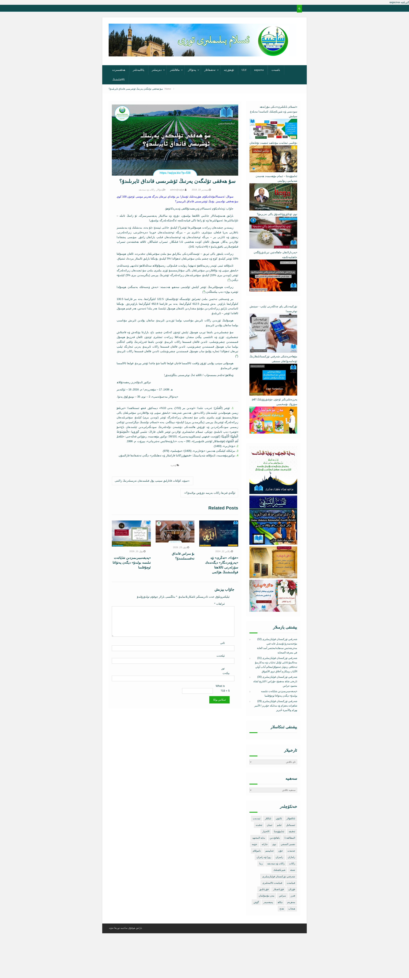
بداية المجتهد (258, 837)
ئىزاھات (219, 603)
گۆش (256, 902)
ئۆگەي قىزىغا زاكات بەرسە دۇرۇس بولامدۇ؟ (210, 492)
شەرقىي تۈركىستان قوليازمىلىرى (278, 876)
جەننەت (291, 850)
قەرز (292, 895)
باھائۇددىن (275, 837)
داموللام (257, 850)
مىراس (282, 895)
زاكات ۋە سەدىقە (147, 189)
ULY (244, 69)
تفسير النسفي (288, 844)
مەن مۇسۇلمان (266, 895)
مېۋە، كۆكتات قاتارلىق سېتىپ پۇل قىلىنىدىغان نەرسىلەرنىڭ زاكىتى (151, 480)
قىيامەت (291, 882)
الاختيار (265, 831)
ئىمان (269, 825)
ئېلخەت (220, 655)
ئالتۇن (279, 818)
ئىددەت (256, 818)
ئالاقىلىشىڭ (118, 79)
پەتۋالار (192, 69)
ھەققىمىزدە (118, 69)
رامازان (291, 857)
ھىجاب (291, 908)
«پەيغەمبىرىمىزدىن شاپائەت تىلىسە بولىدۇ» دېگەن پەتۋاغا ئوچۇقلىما (132, 562)
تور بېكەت (225, 671)
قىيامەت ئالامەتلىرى (272, 882)
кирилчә (259, 69)
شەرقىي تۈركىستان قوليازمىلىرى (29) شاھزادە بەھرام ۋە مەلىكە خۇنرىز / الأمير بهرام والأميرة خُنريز (275, 705)
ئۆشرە (174, 465)
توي (274, 844)
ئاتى (222, 642)
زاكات (292, 863)
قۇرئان (291, 889)
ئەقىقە (292, 831)
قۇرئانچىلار (278, 889)
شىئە (292, 870)
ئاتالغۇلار (290, 818)
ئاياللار (268, 818)
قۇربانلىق (264, 889)
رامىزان (279, 857)
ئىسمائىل (290, 825)
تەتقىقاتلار (210, 69)
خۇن (280, 850)
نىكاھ (280, 902)
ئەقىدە (259, 825)
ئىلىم (279, 825)
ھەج (282, 908)
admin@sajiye (177, 189)
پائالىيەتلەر (138, 69)
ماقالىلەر (175, 69)
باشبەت (275, 69)
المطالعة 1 (289, 837)
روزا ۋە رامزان (264, 857)
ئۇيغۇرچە (229, 69)
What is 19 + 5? (223, 688)
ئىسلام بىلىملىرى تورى (199, 52)
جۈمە (254, 844)
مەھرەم (291, 902)
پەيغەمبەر (268, 902)
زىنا (261, 863)
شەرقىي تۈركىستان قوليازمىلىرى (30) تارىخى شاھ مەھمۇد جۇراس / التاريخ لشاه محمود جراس (275, 681)
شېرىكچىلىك (279, 870)
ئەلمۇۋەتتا (279, 831)
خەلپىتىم (269, 850)
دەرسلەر (157, 69)
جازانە (265, 844)
